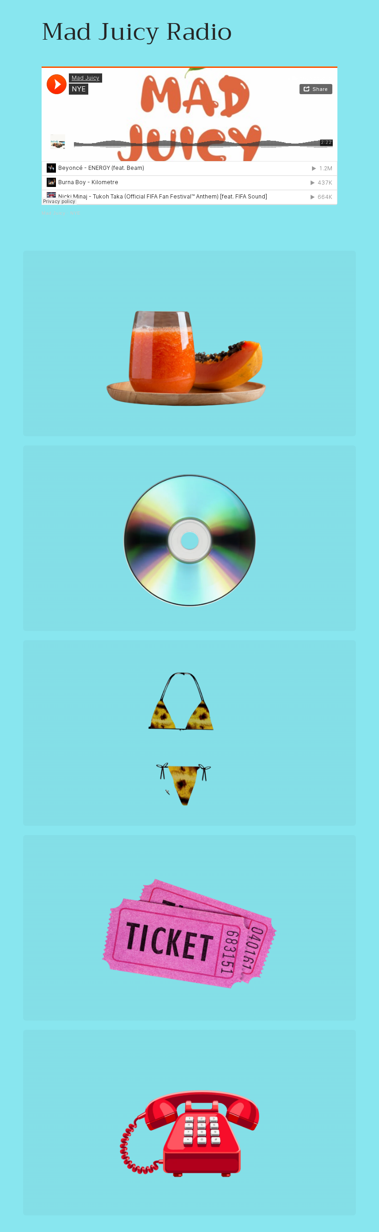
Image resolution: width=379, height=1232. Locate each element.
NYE (75, 213)
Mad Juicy (53, 213)
